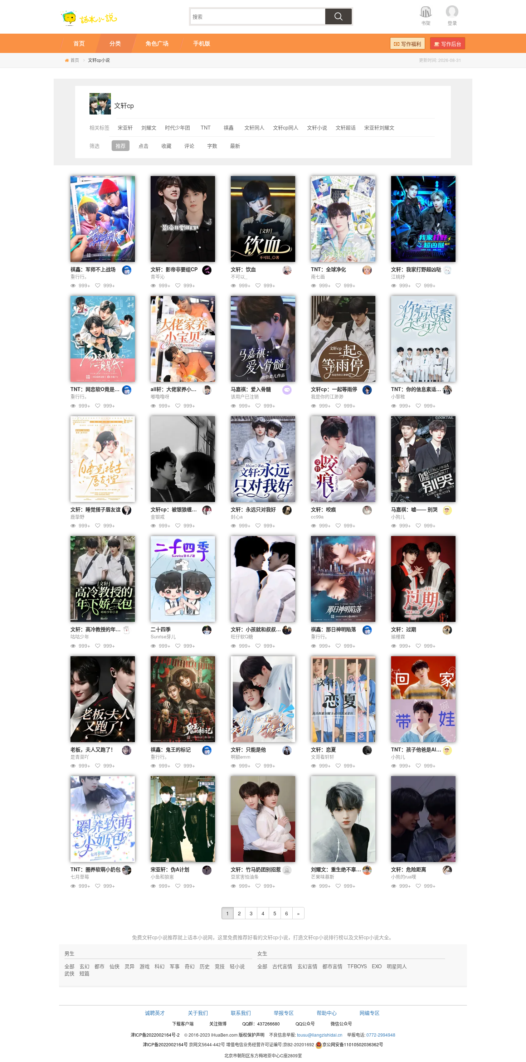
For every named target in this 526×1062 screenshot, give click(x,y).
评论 (189, 145)
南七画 (318, 276)
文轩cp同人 (285, 127)
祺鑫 (229, 127)
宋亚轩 (125, 127)
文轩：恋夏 (323, 749)
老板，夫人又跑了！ (93, 749)
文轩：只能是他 (248, 749)
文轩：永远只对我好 (253, 509)
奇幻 (190, 966)
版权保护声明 (251, 1035)
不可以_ (239, 276)
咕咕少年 (79, 636)
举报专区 (284, 1012)
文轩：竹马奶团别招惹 (256, 869)
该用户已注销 (245, 396)
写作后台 (451, 43)
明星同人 (397, 966)
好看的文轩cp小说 (268, 937)
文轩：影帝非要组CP (174, 269)
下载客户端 (183, 1023)
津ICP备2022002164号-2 (155, 1035)
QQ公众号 (305, 1023)
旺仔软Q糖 (242, 636)
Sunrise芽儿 (163, 636)
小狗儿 (398, 516)
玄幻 (84, 966)
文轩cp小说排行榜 (323, 937)
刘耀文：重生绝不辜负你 (338, 869)
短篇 (84, 973)
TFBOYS (357, 966)
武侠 (69, 973)
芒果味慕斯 (322, 876)
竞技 (220, 966)
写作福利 (411, 43)
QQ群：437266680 (261, 1023)
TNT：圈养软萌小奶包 (95, 869)
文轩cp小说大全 (371, 937)
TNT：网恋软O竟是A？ (96, 389)
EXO (377, 966)
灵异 (130, 966)
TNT (206, 127)
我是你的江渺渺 (327, 396)
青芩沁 (158, 276)
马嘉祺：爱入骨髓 (251, 389)
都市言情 (332, 966)
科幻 (160, 966)
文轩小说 (317, 127)
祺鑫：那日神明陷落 (333, 629)
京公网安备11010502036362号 (352, 1044)
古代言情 (282, 966)
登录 (452, 22)
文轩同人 (254, 127)
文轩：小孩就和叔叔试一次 (261, 629)
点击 (143, 145)
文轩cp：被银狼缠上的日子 (181, 509)
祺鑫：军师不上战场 (93, 269)
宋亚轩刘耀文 (379, 127)
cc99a (317, 516)
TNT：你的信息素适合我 (418, 389)
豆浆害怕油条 (245, 876)
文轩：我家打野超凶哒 (416, 269)
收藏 (166, 145)
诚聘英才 (155, 1012)
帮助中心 (327, 1012)
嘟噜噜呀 (160, 396)
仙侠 (114, 966)
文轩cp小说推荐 (159, 937)
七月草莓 (79, 876)
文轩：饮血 (243, 269)
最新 (235, 145)
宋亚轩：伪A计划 (170, 869)
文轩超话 (346, 127)
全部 (69, 966)
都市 (99, 966)
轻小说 (237, 966)
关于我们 (198, 1012)
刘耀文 (148, 127)
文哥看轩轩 (322, 756)
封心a (237, 516)
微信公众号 (341, 1023)
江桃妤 (398, 276)
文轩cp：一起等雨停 (334, 389)
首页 (74, 60)
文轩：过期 (403, 629)
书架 (425, 22)
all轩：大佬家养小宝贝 (176, 389)
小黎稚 (398, 396)
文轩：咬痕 (323, 509)
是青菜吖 (79, 756)
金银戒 (158, 516)
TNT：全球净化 (328, 269)
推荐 (121, 145)
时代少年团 (177, 127)
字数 (212, 145)
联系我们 (241, 1012)
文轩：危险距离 (408, 869)
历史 (205, 966)
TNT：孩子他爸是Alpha (418, 749)
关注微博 (218, 1023)
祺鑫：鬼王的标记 (171, 749)
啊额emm (240, 756)
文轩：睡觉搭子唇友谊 (95, 509)
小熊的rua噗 (403, 876)
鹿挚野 (77, 516)
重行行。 (79, 276)
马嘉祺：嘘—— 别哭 (414, 509)
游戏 (145, 966)
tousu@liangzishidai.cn (319, 1035)
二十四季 (161, 629)
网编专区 (370, 1012)
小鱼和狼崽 (162, 876)
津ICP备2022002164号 (165, 1044)
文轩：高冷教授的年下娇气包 (103, 629)
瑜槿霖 (398, 636)
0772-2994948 (380, 1035)
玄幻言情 (307, 966)
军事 (175, 966)
